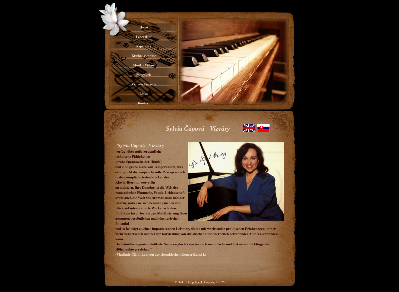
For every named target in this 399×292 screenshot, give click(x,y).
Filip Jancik (195, 282)
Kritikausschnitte (144, 55)
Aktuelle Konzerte (143, 84)
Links (144, 93)
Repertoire (143, 46)
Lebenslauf (143, 36)
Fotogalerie (143, 74)
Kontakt (144, 103)
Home (144, 27)
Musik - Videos (143, 65)
